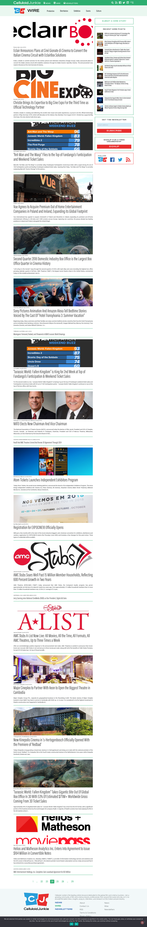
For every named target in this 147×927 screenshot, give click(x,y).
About (82, 903)
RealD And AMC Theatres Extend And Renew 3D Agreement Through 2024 (38, 442)
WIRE (33, 11)
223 (47, 882)
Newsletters (72, 3)
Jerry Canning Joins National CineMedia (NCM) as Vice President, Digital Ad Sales (40, 598)
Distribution (64, 11)
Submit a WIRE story (114, 21)
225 (57, 882)
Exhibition (77, 11)
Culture (98, 11)
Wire (58, 906)
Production (50, 11)
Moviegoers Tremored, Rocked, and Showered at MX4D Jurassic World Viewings (39, 334)
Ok (71, 924)
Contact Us (84, 906)
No (76, 924)
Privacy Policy (85, 916)
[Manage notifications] (142, 922)
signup (114, 147)
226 (63, 882)
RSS (81, 909)
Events (88, 11)
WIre (58, 3)
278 (72, 882)
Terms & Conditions (88, 913)
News (48, 3)
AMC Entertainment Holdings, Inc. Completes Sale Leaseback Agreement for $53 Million (42, 872)
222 (42, 882)
